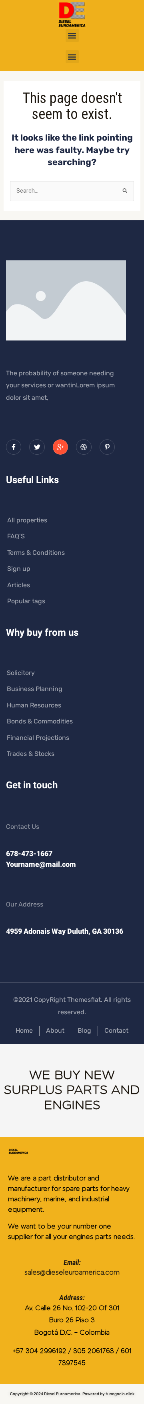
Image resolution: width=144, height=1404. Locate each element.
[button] (72, 35)
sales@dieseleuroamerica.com (72, 1272)
